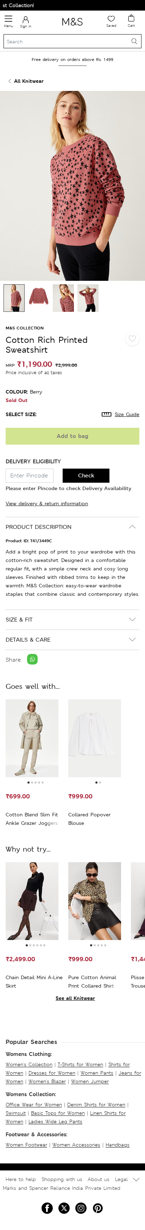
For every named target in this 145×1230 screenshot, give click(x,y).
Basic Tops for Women (58, 1113)
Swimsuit (16, 1113)
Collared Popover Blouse (89, 818)
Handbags (118, 1145)
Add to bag (72, 436)
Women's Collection (29, 1064)
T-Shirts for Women (80, 1064)
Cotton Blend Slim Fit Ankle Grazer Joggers (32, 818)
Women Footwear (26, 1145)
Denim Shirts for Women (96, 1104)
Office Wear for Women (34, 1104)
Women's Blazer (47, 1081)
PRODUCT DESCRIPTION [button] (38, 527)
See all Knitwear (75, 998)
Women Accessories (76, 1145)
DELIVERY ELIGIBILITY (33, 461)
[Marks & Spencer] (72, 27)
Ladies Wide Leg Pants (55, 1121)
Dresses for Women (52, 1073)
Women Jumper (90, 1081)
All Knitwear (29, 81)
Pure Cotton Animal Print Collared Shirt (92, 981)
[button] (28, 782)
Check (86, 475)
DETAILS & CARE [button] (28, 639)
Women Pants (97, 1073)
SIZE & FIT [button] (19, 619)
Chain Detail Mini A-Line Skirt (34, 981)
